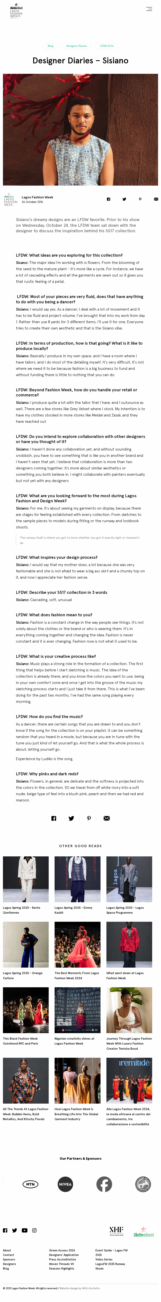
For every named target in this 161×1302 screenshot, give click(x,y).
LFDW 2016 (106, 46)
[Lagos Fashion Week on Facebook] (6, 1231)
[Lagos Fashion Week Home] (16, 9)
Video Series (104, 1259)
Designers (9, 1264)
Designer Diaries (76, 46)
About (7, 1250)
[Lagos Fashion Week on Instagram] (34, 1231)
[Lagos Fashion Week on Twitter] (14, 1231)
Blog (50, 46)
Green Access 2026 (62, 1250)
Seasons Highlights (61, 1268)
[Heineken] (142, 1231)
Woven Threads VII (61, 1264)
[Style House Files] (115, 1231)
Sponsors (9, 1259)
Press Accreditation (62, 1259)
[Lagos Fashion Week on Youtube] (24, 1231)
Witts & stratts (91, 1288)
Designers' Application (64, 1255)
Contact (8, 1255)
